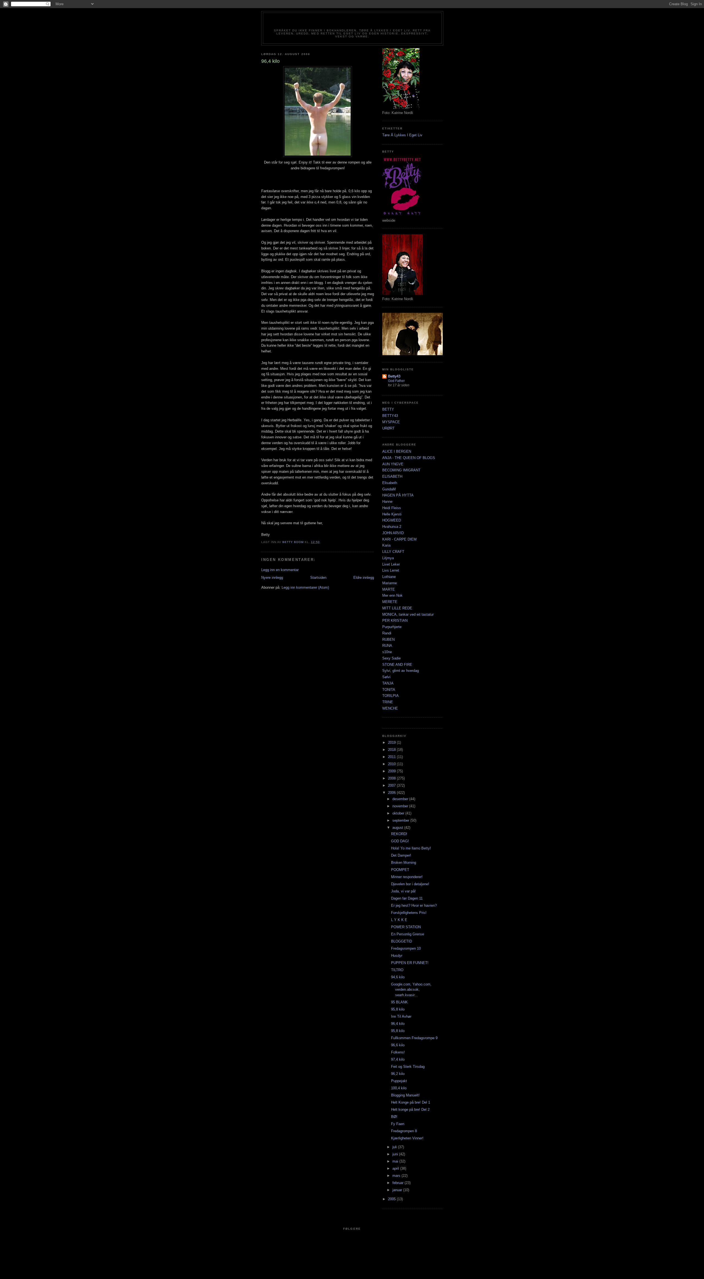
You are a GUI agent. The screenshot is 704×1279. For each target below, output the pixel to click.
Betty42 (352, 22)
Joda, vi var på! (403, 891)
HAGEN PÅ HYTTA (398, 495)
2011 (392, 757)
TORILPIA (390, 696)
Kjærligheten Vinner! (407, 1138)
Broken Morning (403, 862)
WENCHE (390, 708)
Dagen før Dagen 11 (407, 898)
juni (395, 1154)
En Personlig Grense (407, 934)
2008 (392, 778)
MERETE (389, 602)
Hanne (387, 501)
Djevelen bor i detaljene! (410, 884)
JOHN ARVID (393, 533)
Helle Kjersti (392, 514)
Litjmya (388, 558)
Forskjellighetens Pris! (409, 913)
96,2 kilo (398, 1074)
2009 (392, 771)
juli (395, 1147)
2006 (392, 793)
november (400, 806)
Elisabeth (389, 483)
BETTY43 (390, 416)
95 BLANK (399, 1002)
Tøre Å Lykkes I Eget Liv (402, 135)
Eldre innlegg (363, 577)
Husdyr (396, 956)
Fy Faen (397, 1124)
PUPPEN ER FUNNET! (409, 963)
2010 (392, 764)
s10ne (387, 652)
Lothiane (389, 577)
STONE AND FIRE (397, 664)
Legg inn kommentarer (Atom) (305, 587)
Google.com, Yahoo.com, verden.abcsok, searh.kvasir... (411, 989)
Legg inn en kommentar (280, 570)
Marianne (389, 583)
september (401, 820)
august (398, 827)
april (396, 1168)
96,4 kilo (398, 1024)
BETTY (388, 409)
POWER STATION (406, 927)
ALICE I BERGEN (396, 451)
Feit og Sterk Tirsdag (408, 1067)
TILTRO (397, 970)
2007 (392, 785)
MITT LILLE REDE (397, 608)
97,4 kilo (398, 1059)
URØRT (388, 428)
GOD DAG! (400, 841)
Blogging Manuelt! (405, 1095)
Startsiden (318, 577)
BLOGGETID (401, 941)
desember (400, 799)
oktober (398, 813)
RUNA (387, 645)
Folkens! (398, 1052)
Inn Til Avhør (401, 1016)
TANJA (388, 683)
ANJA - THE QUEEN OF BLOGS (408, 458)
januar (397, 1190)
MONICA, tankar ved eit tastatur (408, 614)
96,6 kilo (398, 1045)
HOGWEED (391, 520)
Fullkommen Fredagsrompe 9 (414, 1038)
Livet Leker (391, 564)
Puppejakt (399, 1081)
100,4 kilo (398, 1088)
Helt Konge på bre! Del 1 (410, 1102)
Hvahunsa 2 (391, 527)
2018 (392, 750)
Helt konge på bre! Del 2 (410, 1109)
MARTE (388, 589)
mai (395, 1161)
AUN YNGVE (392, 464)
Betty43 (394, 376)
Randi (386, 633)
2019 (392, 742)
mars (397, 1176)
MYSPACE (391, 422)
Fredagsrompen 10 (406, 948)
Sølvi (386, 677)
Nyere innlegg (272, 577)
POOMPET (400, 870)
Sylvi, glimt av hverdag (400, 671)
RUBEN (388, 639)
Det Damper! (401, 855)
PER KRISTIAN (395, 620)
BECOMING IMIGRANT (401, 470)
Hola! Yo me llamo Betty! (411, 848)
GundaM (389, 489)
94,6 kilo (398, 977)
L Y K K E (399, 920)
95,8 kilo (398, 1009)
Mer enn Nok (392, 595)
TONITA (388, 690)
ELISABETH (392, 476)
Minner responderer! (407, 877)
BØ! (394, 1117)
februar (398, 1183)
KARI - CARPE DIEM (399, 539)
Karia (386, 545)
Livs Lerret (390, 570)
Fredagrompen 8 (404, 1131)
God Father (396, 381)
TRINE (387, 702)
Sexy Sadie (391, 658)
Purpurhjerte (392, 627)
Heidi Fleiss (391, 508)
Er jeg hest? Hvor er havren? (414, 905)
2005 (392, 1199)
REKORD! (399, 834)
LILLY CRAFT (393, 552)
